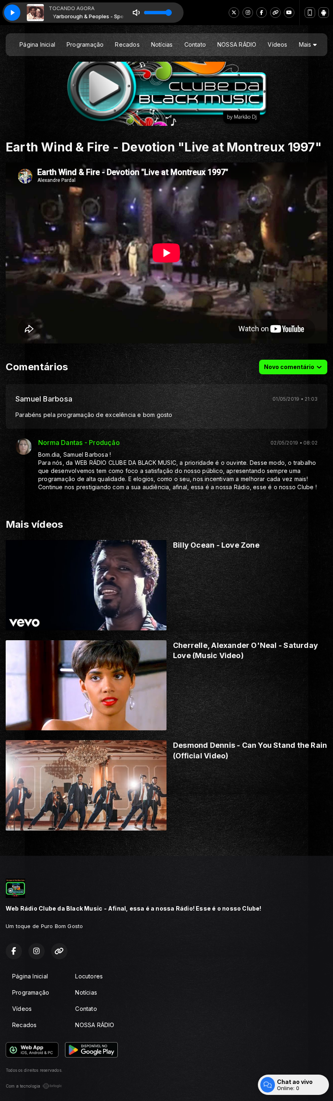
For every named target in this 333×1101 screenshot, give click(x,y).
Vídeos (277, 44)
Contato (195, 44)
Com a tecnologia (23, 1086)
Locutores (89, 976)
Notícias (162, 44)
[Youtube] (289, 12)
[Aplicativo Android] (323, 12)
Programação (85, 44)
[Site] (275, 12)
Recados (127, 44)
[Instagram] (247, 12)
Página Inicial (37, 44)
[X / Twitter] (234, 12)
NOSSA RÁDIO (236, 44)
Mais (306, 44)
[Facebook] (261, 12)
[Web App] (310, 12)
